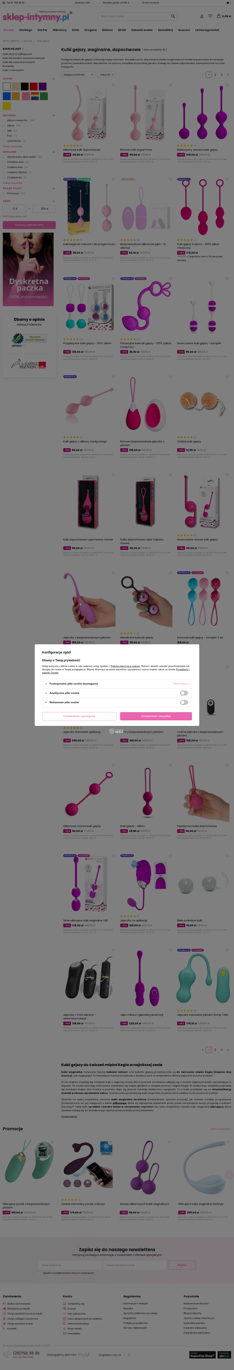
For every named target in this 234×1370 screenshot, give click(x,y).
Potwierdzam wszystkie (156, 716)
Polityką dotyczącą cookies (125, 666)
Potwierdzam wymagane (79, 716)
